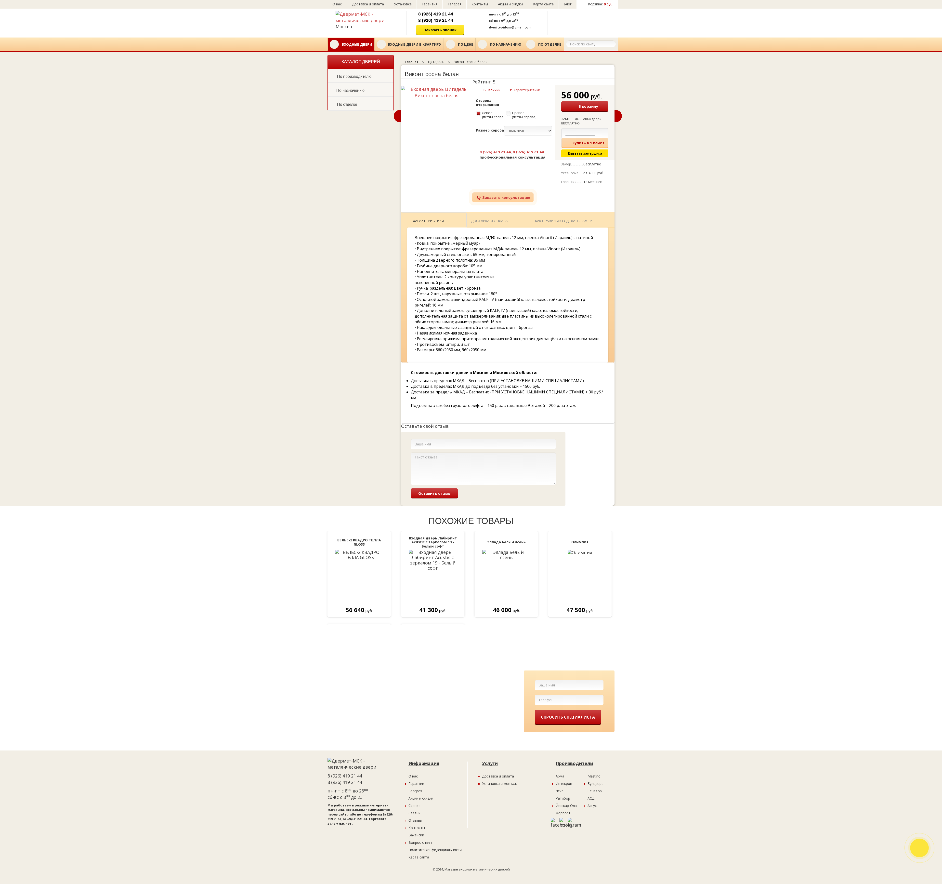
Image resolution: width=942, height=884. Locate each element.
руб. (600, 4)
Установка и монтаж (499, 783)
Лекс (559, 791)
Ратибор (563, 798)
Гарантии (416, 783)
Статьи (414, 813)
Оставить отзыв (434, 493)
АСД (591, 798)
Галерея (454, 4)
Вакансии (416, 835)
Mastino (594, 776)
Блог (568, 4)
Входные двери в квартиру (414, 44)
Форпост (563, 813)
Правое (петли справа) (524, 115)
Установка (403, 4)
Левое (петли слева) (493, 115)
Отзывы (415, 820)
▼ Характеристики (524, 90)
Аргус (592, 805)
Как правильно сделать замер (563, 221)
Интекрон (564, 783)
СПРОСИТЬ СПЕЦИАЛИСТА (568, 717)
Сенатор (595, 791)
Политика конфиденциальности (435, 849)
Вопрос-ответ (420, 842)
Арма (560, 776)
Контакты (479, 4)
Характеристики (428, 221)
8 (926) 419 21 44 (435, 14)
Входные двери (356, 44)
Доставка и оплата (368, 4)
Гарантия (429, 4)
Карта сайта (543, 4)
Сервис (414, 805)
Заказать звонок (440, 29)
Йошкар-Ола (566, 805)
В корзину (588, 106)
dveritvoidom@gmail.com (510, 27)
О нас (337, 4)
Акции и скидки (510, 4)
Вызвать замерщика (582, 21)
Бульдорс (595, 783)
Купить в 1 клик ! (588, 143)
